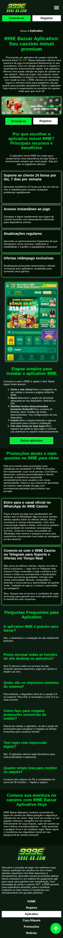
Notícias (31, 933)
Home (23, 30)
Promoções (31, 926)
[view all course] (55, 928)
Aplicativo (31, 914)
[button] (56, 8)
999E (25, 60)
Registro (31, 907)
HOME (31, 901)
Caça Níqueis (31, 920)
